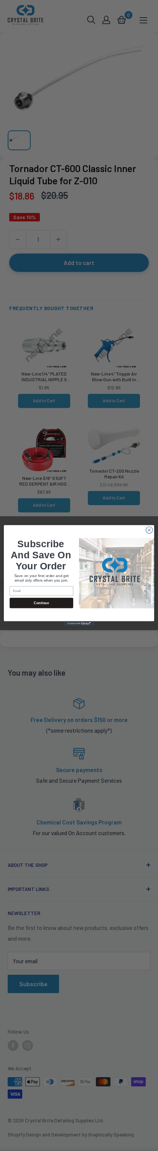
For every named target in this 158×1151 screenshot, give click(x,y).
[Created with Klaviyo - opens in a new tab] (79, 623)
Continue (41, 603)
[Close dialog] (149, 530)
